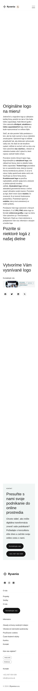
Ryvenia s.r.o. (15, 686)
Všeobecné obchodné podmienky (15, 629)
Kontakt (6, 644)
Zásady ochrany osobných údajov (15, 625)
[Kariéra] (17, 6)
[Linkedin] (13, 583)
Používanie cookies (10, 633)
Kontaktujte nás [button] (9, 278)
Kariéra (5, 640)
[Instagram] (9, 583)
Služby (5, 600)
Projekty (6, 596)
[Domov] (9, 7)
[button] (5, 294)
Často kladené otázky (11, 636)
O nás (5, 604)
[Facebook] (5, 583)
